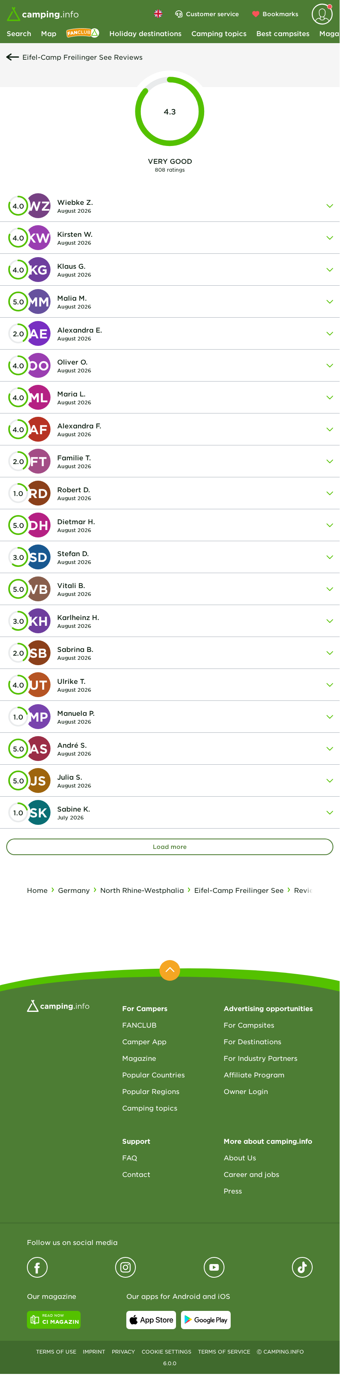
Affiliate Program (254, 1074)
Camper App (144, 1041)
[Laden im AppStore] (151, 1320)
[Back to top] (169, 970)
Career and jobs (251, 1174)
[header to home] (43, 14)
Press (233, 1190)
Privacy (123, 1351)
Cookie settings (166, 1351)
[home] (58, 1005)
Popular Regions (150, 1091)
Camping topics (218, 33)
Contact (136, 1174)
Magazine (139, 1058)
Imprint (94, 1351)
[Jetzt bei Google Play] (206, 1320)
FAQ (129, 1157)
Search (19, 33)
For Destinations (252, 1041)
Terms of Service (224, 1351)
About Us (240, 1157)
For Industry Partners (260, 1058)
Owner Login (246, 1091)
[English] (158, 13)
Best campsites (282, 33)
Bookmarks (280, 13)
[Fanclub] (82, 33)
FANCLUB (139, 1025)
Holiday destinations (145, 33)
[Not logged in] (322, 14)
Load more (170, 846)
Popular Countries (153, 1074)
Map (48, 33)
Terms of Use (56, 1351)
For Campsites (249, 1025)
